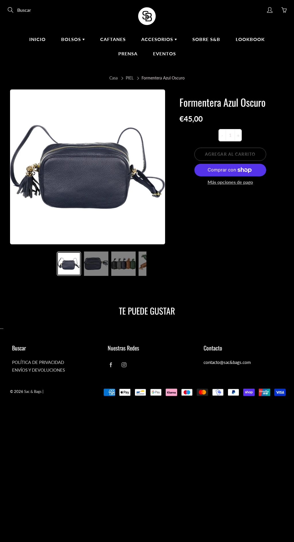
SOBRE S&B (206, 39)
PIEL (130, 77)
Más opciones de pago (230, 182)
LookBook (250, 39)
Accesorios (158, 39)
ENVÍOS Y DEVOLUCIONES (38, 370)
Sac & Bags (33, 391)
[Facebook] (111, 365)
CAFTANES (113, 39)
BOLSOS (71, 39)
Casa (113, 77)
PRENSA (128, 53)
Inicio (37, 39)
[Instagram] (124, 365)
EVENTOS (164, 53)
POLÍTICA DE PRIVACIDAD (38, 362)
